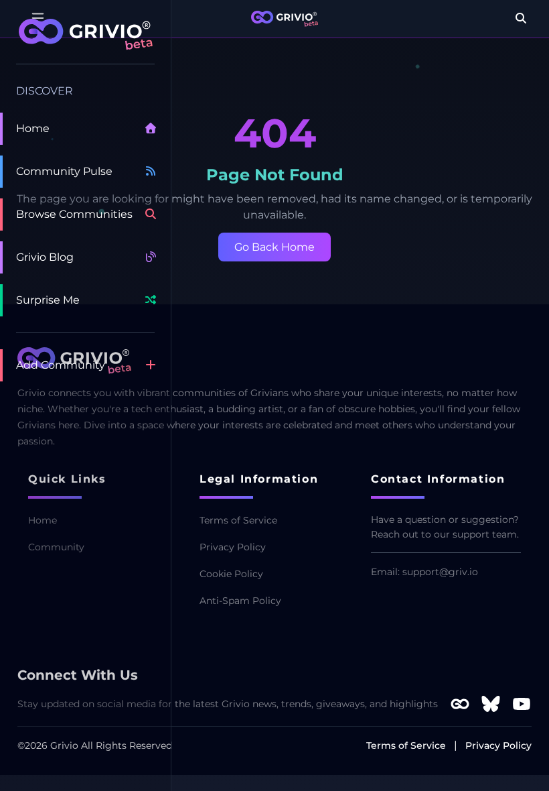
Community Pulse (64, 171)
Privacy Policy (233, 547)
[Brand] (284, 19)
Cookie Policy (231, 574)
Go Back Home (274, 247)
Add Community (60, 365)
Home (33, 128)
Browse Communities (74, 214)
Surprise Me (48, 300)
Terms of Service (238, 520)
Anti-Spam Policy (240, 601)
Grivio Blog (45, 257)
